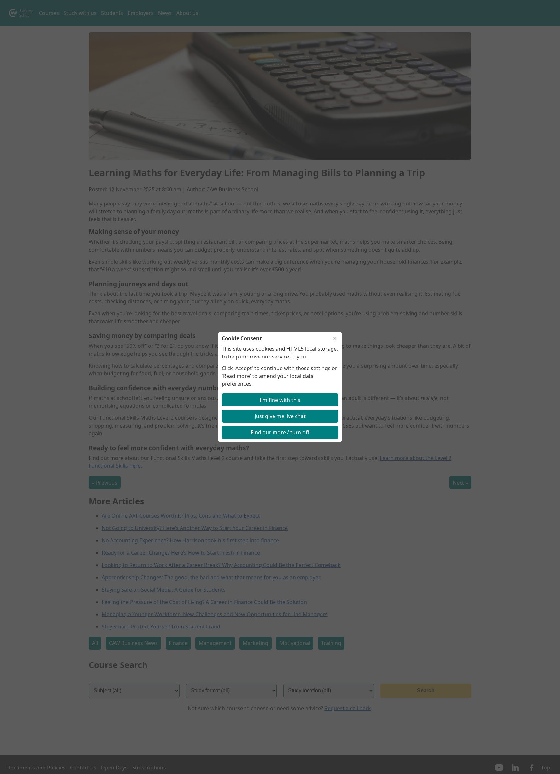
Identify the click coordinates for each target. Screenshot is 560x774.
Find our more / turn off (280, 432)
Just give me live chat (280, 416)
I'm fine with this (280, 400)
